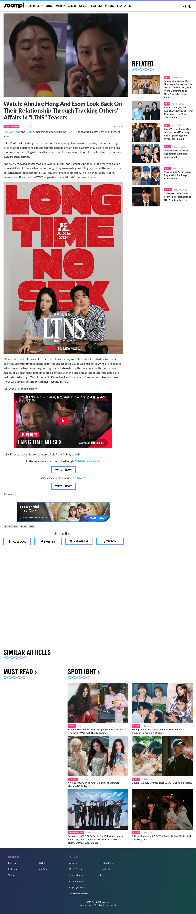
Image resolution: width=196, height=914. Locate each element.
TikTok (42, 863)
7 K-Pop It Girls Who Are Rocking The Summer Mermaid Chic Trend (93, 784)
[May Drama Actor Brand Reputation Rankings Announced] (146, 175)
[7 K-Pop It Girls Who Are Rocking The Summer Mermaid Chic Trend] (98, 756)
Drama (168, 190)
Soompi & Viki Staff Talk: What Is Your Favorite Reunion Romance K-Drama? (158, 731)
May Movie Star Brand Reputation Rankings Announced (176, 153)
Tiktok (111, 541)
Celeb (72, 6)
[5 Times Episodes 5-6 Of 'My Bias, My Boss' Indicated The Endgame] (162, 809)
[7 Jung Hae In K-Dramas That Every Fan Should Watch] (162, 756)
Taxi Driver (77, 478)
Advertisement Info (78, 893)
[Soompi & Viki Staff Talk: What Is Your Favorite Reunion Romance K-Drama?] (162, 703)
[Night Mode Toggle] (190, 6)
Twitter (49, 541)
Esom (29, 131)
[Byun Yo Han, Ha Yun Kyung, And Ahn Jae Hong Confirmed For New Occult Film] (146, 110)
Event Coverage (76, 832)
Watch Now (63, 469)
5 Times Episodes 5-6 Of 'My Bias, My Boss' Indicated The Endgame (161, 838)
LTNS (71, 131)
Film (167, 77)
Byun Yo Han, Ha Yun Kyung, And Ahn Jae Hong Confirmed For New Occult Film (178, 112)
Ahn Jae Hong (12, 131)
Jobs (102, 875)
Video (60, 6)
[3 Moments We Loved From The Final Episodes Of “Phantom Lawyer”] (146, 196)
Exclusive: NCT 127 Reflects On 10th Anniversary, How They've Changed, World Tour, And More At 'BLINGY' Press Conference (96, 839)
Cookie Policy (76, 881)
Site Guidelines (107, 863)
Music (109, 6)
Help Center (106, 869)
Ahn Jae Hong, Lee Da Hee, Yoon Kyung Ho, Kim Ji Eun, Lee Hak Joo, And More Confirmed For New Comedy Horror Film (178, 89)
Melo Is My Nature (87, 461)
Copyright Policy (77, 887)
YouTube (43, 869)
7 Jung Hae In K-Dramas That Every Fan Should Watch (162, 782)
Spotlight (82, 671)
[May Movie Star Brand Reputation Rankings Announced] (146, 153)
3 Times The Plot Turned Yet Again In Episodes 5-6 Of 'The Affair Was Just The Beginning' (97, 731)
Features (124, 6)
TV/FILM (96, 6)
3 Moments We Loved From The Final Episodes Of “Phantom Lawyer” (177, 196)
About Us (74, 863)
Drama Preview (11, 126)
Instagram (80, 541)
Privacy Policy (76, 875)
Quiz (49, 6)
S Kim (120, 126)
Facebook (18, 541)
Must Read (18, 671)
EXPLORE (34, 6)
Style (83, 6)
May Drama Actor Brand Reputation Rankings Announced (177, 175)
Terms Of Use (75, 869)
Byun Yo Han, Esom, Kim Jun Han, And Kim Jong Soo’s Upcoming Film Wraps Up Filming (177, 133)
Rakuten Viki (104, 905)
